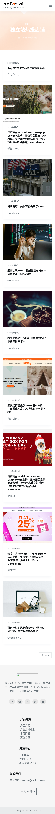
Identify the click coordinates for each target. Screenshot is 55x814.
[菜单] (50, 5)
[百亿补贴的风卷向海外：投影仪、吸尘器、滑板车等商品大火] (27, 599)
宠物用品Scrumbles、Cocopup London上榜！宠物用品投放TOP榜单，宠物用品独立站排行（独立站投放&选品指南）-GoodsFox (26, 137)
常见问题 (25, 733)
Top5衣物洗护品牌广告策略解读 (26, 68)
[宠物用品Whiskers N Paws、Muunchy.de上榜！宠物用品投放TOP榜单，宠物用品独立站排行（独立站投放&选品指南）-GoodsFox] (27, 447)
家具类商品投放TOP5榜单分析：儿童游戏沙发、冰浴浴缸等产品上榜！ (26, 409)
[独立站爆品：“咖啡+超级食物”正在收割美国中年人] (27, 309)
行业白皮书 (25, 758)
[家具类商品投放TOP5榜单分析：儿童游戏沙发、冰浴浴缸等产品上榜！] (27, 376)
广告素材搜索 (27, 729)
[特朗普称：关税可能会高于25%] (27, 177)
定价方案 (25, 737)
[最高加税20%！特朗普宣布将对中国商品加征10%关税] (27, 242)
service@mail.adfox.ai (33, 780)
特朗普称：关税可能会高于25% (25, 206)
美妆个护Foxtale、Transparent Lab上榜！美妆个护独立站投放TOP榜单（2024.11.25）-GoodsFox (26, 558)
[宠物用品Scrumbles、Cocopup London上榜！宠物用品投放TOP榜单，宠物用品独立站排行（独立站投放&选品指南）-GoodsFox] (27, 103)
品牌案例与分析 (27, 762)
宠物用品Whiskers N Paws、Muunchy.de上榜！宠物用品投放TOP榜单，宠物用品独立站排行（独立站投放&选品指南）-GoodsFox (26, 483)
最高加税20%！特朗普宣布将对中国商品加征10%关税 (26, 272)
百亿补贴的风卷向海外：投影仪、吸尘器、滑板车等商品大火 (26, 629)
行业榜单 (24, 754)
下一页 (44, 655)
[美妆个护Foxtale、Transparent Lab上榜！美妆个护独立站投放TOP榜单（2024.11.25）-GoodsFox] (27, 525)
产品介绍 (25, 725)
